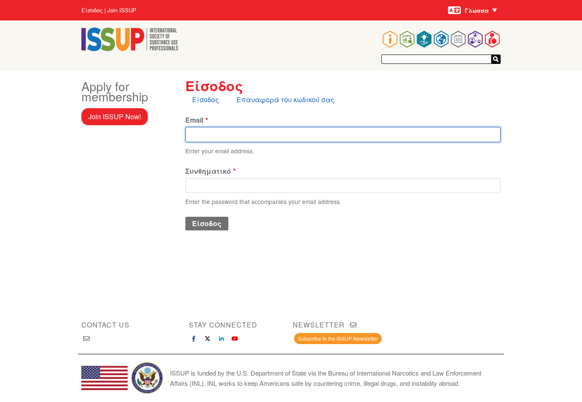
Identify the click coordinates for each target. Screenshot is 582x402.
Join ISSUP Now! (114, 116)
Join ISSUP (121, 10)
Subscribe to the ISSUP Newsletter (338, 338)
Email (194, 120)
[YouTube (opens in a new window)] (235, 338)
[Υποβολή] (496, 59)
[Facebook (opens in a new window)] (194, 338)
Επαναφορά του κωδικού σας (285, 99)
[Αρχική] (129, 48)
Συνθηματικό (208, 171)
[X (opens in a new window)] (207, 338)
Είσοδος (92, 10)
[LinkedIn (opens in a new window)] (221, 338)
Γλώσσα (477, 10)
